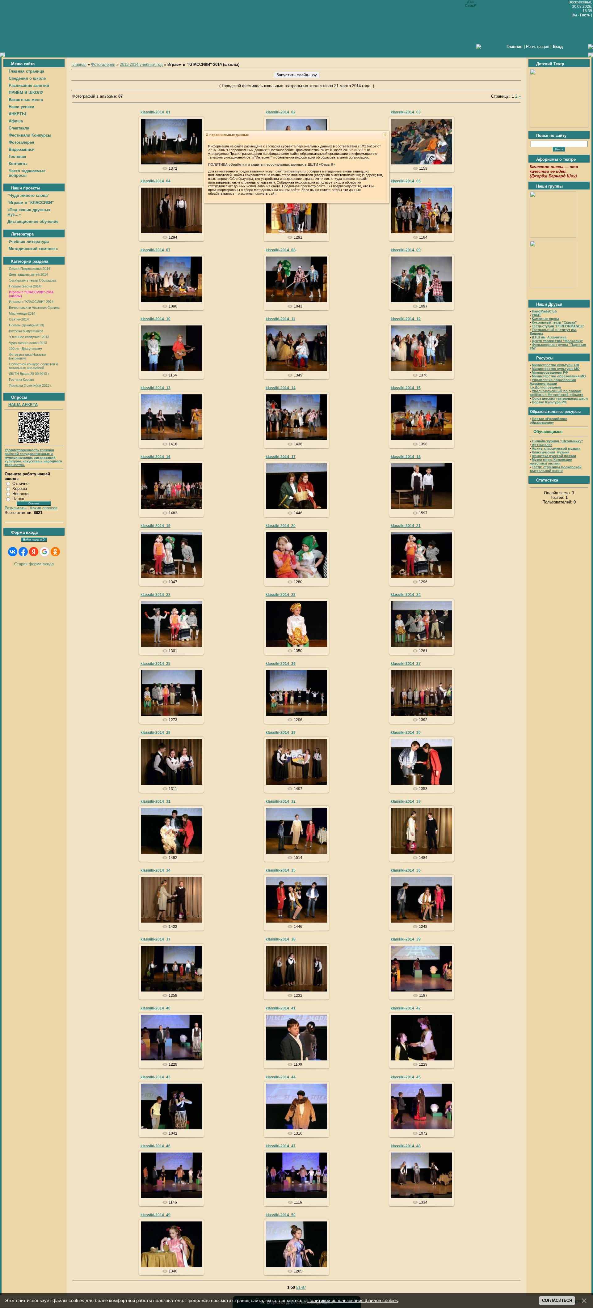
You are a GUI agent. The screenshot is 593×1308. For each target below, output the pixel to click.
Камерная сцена (545, 319)
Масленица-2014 (22, 313)
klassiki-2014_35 (281, 870)
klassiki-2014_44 (281, 1077)
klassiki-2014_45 (406, 1077)
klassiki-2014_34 (155, 870)
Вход (558, 46)
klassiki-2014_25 (155, 663)
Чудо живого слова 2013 (28, 343)
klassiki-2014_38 (281, 939)
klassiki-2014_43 (155, 1077)
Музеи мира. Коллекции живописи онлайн (551, 461)
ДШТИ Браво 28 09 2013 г (29, 374)
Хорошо (19, 488)
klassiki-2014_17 (281, 457)
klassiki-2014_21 (406, 526)
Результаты (15, 508)
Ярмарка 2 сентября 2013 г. (30, 385)
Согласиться (557, 1300)
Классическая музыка (550, 452)
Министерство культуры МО (556, 369)
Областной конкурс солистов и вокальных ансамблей (33, 366)
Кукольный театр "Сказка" (554, 322)
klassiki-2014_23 (281, 594)
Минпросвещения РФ (550, 372)
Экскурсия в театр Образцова (32, 280)
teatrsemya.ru (295, 171)
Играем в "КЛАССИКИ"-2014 (31, 302)
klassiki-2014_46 (155, 1146)
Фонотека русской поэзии (554, 456)
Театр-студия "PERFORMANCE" (558, 326)
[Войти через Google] (44, 552)
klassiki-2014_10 (155, 319)
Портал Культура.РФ (549, 402)
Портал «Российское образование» (548, 420)
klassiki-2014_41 (281, 1008)
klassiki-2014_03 (406, 112)
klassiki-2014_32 (281, 801)
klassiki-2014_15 (406, 388)
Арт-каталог (541, 445)
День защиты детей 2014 (28, 274)
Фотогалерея (103, 64)
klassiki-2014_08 (281, 250)
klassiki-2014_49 (155, 1215)
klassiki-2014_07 (155, 250)
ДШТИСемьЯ (174, 149)
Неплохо (20, 493)
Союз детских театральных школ (560, 398)
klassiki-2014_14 (281, 388)
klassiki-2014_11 (280, 319)
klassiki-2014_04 (155, 181)
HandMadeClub (544, 311)
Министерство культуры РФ (555, 365)
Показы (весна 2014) (25, 286)
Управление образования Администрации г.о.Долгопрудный (553, 383)
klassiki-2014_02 (281, 112)
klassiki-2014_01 (155, 112)
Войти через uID (34, 539)
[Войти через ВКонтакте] (12, 551)
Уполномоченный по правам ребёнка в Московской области (556, 393)
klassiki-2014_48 (406, 1146)
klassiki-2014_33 (406, 801)
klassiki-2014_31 (155, 801)
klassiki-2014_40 (155, 1008)
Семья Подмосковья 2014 (29, 268)
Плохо (18, 498)
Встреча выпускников (26, 331)
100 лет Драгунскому (25, 348)
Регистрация (537, 46)
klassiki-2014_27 (406, 663)
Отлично (20, 483)
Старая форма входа (34, 564)
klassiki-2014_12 (406, 319)
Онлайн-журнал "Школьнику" (557, 441)
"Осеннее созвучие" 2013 (29, 337)
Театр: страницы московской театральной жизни (556, 469)
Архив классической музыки (556, 448)
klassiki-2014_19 (155, 526)
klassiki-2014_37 (155, 939)
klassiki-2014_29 (281, 732)
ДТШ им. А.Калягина (549, 337)
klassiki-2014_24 (406, 594)
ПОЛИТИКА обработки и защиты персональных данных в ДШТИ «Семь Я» (271, 164)
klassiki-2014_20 (281, 526)
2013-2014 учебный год (141, 64)
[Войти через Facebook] (23, 551)
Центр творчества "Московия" (557, 341)
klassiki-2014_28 (155, 732)
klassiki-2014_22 (155, 594)
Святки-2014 (19, 319)
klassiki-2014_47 (281, 1146)
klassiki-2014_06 (406, 181)
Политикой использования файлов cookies (352, 1300)
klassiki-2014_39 (406, 939)
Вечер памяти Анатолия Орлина (34, 307)
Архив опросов (43, 508)
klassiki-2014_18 (406, 457)
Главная (78, 64)
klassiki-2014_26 (281, 663)
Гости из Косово (21, 379)
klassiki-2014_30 (406, 732)
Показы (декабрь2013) (26, 325)
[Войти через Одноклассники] (55, 551)
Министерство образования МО (559, 376)
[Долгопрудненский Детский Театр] (559, 126)
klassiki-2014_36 (406, 870)
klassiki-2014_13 (155, 388)
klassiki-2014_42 (406, 1008)
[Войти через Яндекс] (33, 551)
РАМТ (536, 315)
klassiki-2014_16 (155, 457)
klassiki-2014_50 (281, 1215)
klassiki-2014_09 (406, 250)
